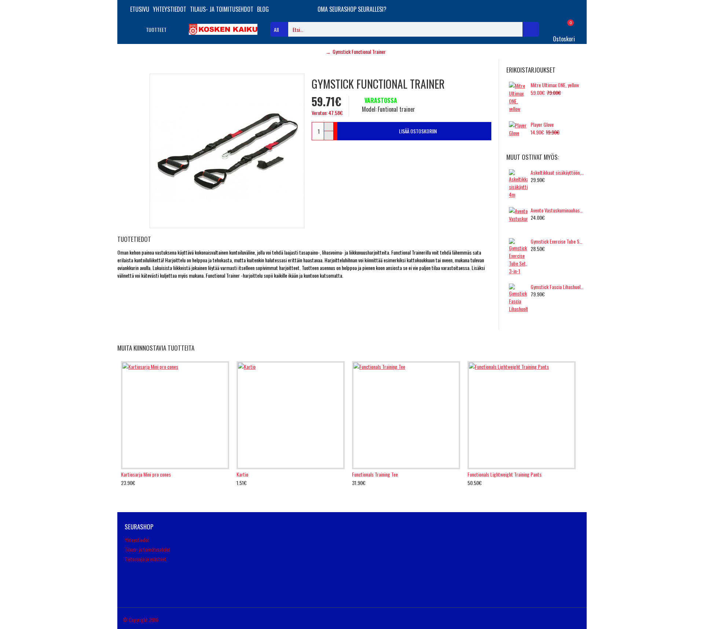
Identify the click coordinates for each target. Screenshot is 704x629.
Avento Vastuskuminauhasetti (557, 210)
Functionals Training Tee (375, 474)
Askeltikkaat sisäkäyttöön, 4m (557, 172)
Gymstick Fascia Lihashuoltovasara (557, 287)
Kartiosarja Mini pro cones (146, 474)
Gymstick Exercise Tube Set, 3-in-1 (557, 241)
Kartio (242, 474)
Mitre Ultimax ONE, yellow (555, 85)
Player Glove (542, 124)
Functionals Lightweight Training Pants (504, 474)
